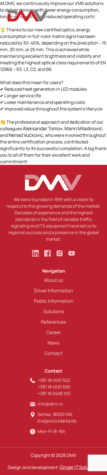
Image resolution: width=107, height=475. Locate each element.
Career (53, 332)
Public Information (53, 301)
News (53, 343)
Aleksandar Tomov (43, 128)
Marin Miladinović (83, 128)
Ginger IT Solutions (80, 467)
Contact (53, 353)
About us (53, 280)
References (53, 322)
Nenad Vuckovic (26, 135)
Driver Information (53, 290)
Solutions (53, 311)
